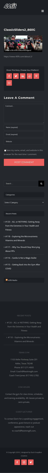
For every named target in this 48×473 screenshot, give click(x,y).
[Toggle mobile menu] (42, 11)
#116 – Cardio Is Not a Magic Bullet (20, 258)
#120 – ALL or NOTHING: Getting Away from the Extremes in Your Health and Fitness (22, 225)
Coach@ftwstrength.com (27, 371)
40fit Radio (12, 280)
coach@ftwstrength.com (25, 430)
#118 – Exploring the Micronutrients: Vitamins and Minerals (24, 339)
